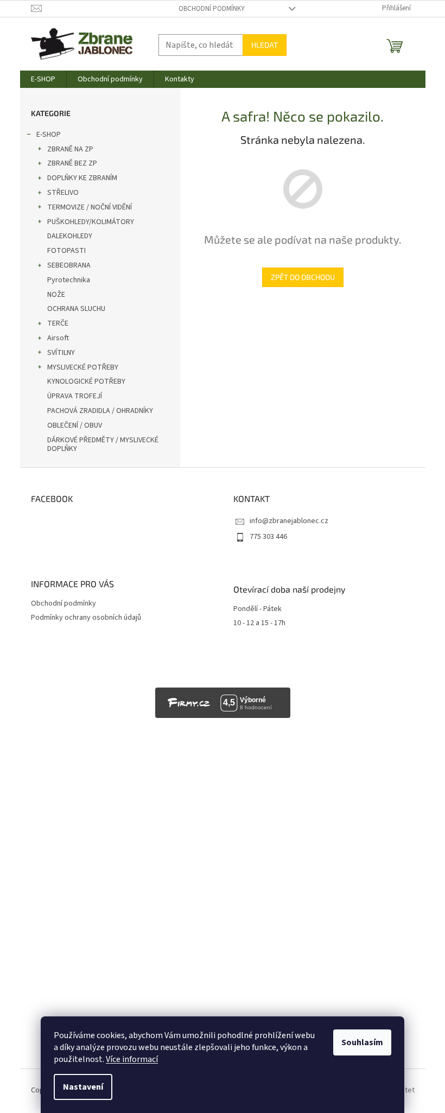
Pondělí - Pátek (257, 609)
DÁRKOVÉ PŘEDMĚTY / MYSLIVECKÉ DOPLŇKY (102, 445)
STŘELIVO (63, 192)
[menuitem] (43, 79)
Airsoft (58, 338)
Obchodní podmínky (212, 9)
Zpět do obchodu (303, 277)
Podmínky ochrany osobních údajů (86, 617)
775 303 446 (268, 536)
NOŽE (56, 294)
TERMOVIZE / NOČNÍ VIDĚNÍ (89, 207)
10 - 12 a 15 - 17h (259, 623)
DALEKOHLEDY (69, 236)
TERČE (57, 323)
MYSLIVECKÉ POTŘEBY (82, 367)
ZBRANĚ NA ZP (70, 149)
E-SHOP (48, 134)
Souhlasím (362, 1042)
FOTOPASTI (66, 250)
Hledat (264, 44)
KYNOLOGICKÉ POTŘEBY (86, 381)
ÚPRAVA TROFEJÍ (74, 396)
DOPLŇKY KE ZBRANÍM (82, 178)
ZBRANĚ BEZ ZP (72, 163)
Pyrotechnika (68, 280)
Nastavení (83, 1087)
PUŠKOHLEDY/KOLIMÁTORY (90, 222)
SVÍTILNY (61, 352)
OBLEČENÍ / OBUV (74, 425)
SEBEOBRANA (69, 265)
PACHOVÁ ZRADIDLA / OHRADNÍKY (100, 410)
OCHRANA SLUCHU (76, 308)
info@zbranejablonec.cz (289, 521)
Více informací (132, 1059)
